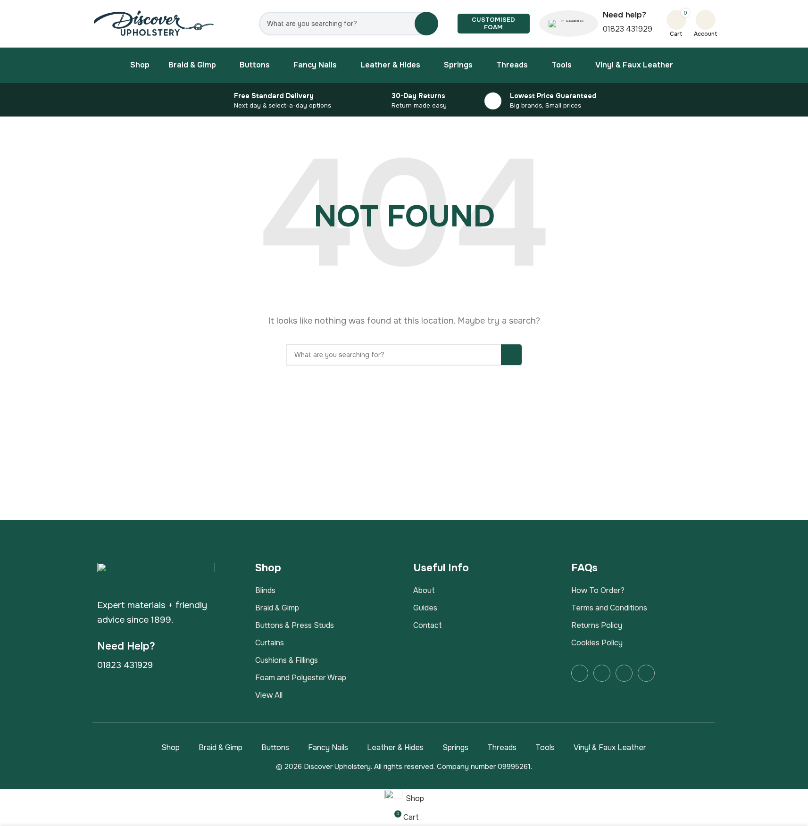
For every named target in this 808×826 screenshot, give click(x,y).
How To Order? (598, 590)
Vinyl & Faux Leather (610, 747)
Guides (425, 608)
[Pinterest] (646, 673)
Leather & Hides (395, 747)
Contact (427, 625)
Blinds (265, 590)
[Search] (426, 23)
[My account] (705, 19)
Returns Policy (596, 625)
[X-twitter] (624, 673)
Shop (170, 747)
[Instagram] (601, 673)
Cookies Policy (597, 643)
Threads (501, 747)
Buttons (275, 747)
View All (269, 695)
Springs (455, 747)
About (424, 590)
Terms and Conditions (609, 608)
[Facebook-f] (579, 673)
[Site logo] (154, 23)
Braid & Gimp (277, 608)
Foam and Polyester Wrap (300, 678)
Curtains (269, 643)
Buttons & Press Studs (294, 625)
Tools (545, 747)
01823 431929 (627, 29)
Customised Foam (493, 23)
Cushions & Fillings (286, 660)
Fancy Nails (328, 747)
